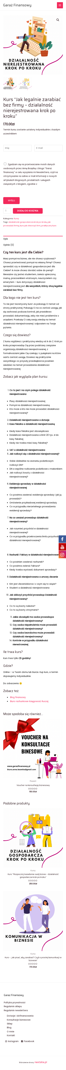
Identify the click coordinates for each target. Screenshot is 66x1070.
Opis (5, 238)
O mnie (10, 1031)
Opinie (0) (8, 244)
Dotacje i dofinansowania (20, 1015)
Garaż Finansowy (17, 5)
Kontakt (11, 1035)
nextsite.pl (41, 1062)
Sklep (9, 1023)
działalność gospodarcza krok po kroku (27, 222)
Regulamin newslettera (16, 1010)
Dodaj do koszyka (27, 210)
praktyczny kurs (48, 225)
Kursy (16, 218)
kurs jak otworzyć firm (30, 225)
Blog (9, 1027)
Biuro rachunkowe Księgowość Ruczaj (29, 701)
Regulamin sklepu (13, 1006)
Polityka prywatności (14, 1002)
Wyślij (11, 200)
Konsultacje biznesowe (19, 1019)
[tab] (33, 239)
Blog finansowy (18, 697)
